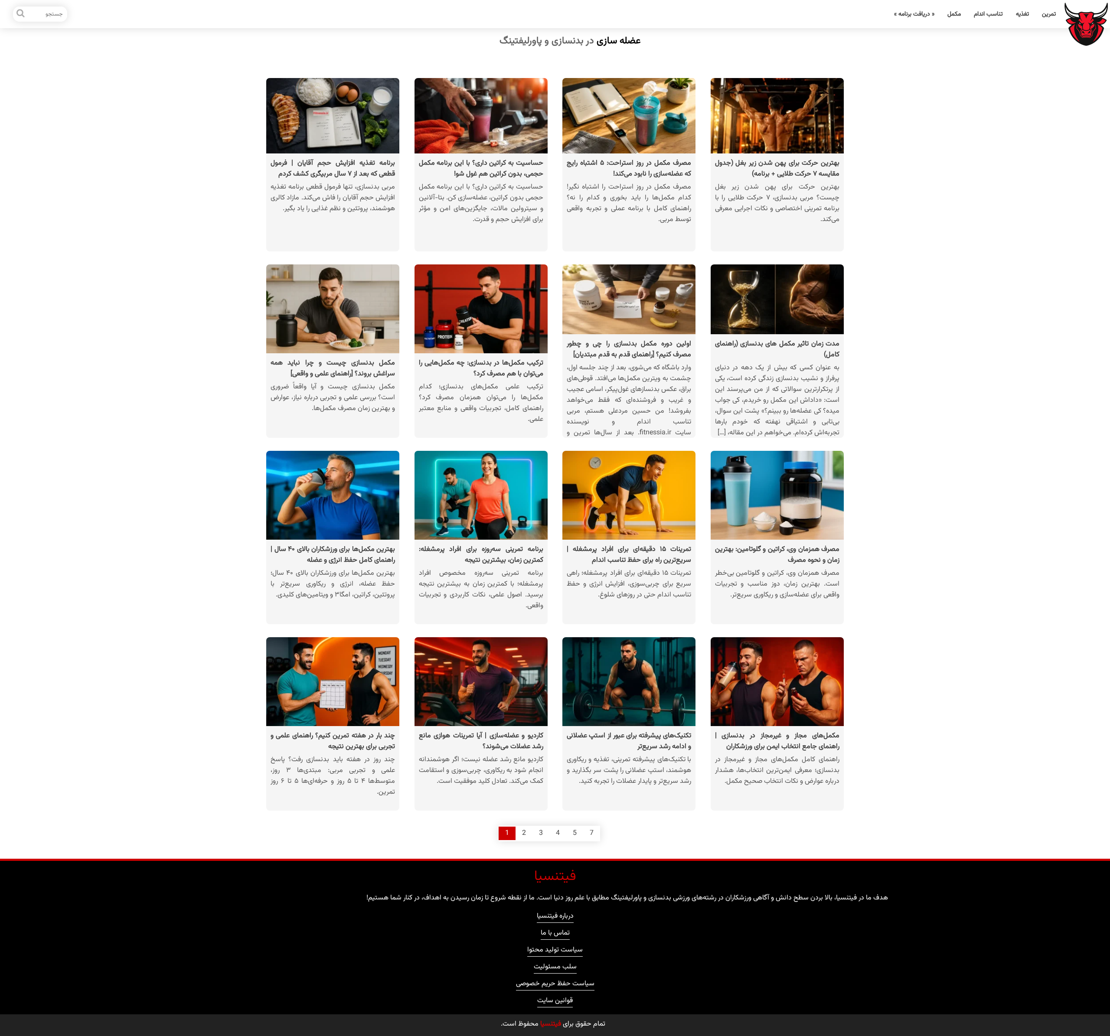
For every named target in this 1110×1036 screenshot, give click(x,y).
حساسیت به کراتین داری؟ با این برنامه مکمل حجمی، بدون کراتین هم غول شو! (481, 168)
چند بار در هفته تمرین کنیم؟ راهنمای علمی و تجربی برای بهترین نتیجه (333, 741)
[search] (20, 14)
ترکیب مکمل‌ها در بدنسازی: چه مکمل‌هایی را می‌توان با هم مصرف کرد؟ (481, 368)
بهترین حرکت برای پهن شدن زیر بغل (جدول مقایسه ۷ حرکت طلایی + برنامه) (777, 168)
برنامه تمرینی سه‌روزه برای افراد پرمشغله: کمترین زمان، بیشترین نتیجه (481, 555)
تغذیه (1022, 14)
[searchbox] (40, 14)
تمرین (1049, 14)
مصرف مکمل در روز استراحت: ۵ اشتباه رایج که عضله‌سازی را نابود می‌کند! (629, 168)
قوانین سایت (555, 1001)
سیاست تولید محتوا (555, 951)
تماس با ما (555, 934)
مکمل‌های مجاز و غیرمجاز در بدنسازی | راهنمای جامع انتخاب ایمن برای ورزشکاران (777, 741)
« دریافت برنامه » (914, 14)
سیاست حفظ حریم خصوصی (555, 985)
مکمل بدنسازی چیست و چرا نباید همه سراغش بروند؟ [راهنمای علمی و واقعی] (333, 368)
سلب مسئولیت (555, 968)
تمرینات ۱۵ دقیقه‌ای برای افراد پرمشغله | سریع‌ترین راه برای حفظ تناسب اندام (629, 555)
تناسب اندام (988, 14)
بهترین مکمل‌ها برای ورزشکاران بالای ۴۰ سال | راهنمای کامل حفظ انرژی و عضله (333, 555)
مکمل (954, 14)
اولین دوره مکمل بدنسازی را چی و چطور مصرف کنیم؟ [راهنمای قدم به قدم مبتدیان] (629, 349)
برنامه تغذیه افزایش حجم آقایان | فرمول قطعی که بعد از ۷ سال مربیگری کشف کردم (333, 168)
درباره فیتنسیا (555, 917)
